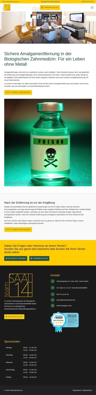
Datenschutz (87, 390)
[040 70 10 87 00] (54, 294)
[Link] (6, 7)
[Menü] (92, 7)
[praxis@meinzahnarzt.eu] (54, 300)
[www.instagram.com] (54, 305)
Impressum (77, 390)
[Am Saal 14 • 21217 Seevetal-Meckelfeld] (54, 288)
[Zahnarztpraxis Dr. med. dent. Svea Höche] (54, 281)
